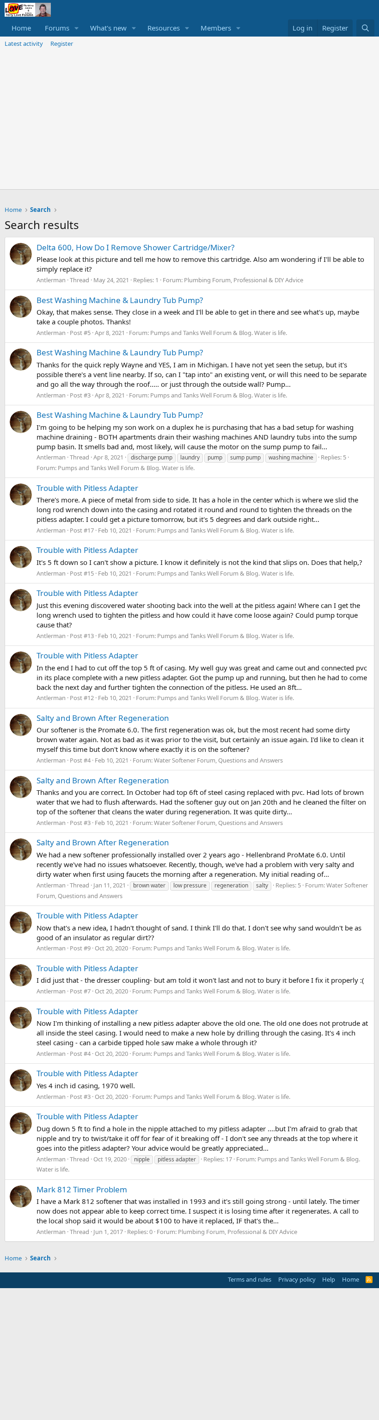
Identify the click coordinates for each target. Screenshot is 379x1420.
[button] (76, 28)
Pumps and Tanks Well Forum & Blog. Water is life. (218, 333)
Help (328, 1279)
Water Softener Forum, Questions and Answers (218, 760)
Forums (57, 27)
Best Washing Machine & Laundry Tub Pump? (120, 300)
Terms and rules (249, 1279)
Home (21, 27)
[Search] (365, 28)
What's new (108, 27)
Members (216, 27)
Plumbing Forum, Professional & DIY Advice (243, 280)
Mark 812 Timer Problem (82, 1189)
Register (61, 43)
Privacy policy (297, 1279)
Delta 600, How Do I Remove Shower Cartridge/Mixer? (135, 247)
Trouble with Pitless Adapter (87, 488)
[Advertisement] (189, 120)
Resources (163, 27)
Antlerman (51, 280)
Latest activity (24, 43)
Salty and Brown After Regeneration (103, 718)
